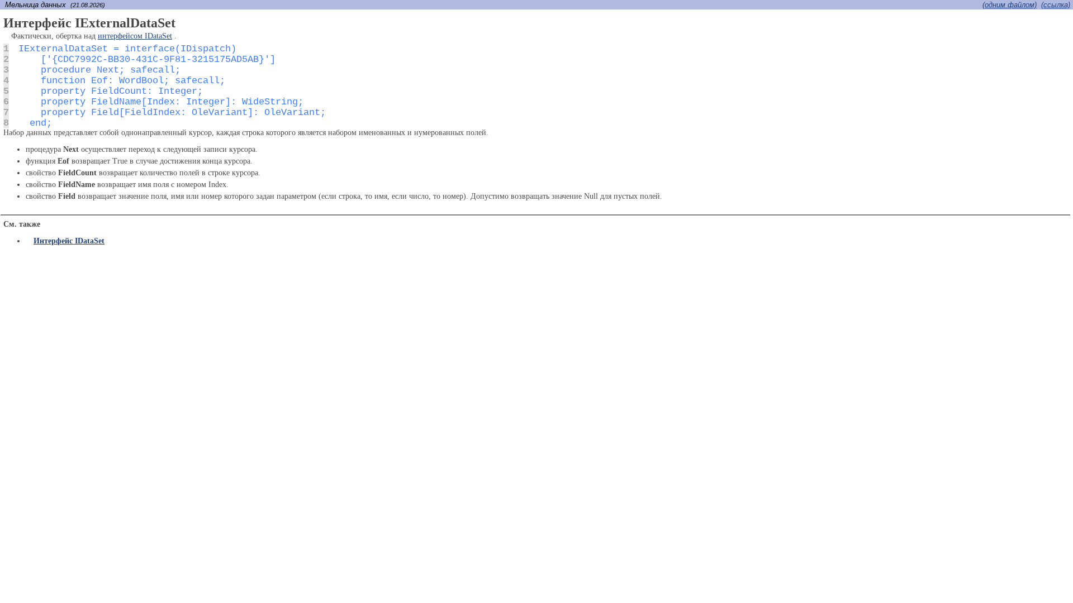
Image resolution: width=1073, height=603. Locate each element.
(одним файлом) (1009, 5)
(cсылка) (1055, 5)
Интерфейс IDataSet (69, 241)
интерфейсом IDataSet (135, 36)
